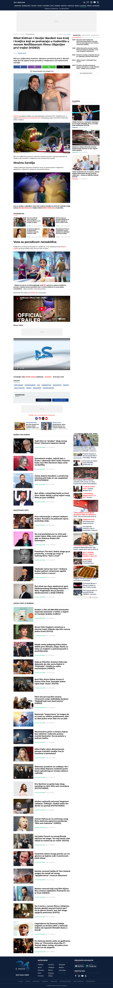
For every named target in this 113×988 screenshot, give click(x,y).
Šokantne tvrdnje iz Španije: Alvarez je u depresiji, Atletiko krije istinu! (87, 55)
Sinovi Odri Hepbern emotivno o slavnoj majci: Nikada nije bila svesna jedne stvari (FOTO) (52, 629)
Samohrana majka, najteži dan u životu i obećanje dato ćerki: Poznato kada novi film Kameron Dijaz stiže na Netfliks (52, 461)
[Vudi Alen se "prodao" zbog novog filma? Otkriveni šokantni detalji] (23, 445)
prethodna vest (31, 422)
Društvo (64, 6)
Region (61, 967)
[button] (42, 354)
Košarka (75, 127)
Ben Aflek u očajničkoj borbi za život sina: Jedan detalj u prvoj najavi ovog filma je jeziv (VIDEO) (52, 495)
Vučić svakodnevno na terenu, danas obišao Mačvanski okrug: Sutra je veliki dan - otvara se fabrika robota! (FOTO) (85, 174)
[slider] (42, 366)
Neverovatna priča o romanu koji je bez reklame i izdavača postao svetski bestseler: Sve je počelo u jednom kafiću (51, 735)
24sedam (48, 377)
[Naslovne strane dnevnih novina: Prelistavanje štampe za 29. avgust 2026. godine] (86, 137)
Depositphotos (90, 981)
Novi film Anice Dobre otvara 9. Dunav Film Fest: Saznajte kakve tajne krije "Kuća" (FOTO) (50, 681)
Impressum (36, 981)
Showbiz (46, 6)
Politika (34, 6)
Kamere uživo (26, 6)
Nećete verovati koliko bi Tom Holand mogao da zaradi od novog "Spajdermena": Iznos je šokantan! (52, 873)
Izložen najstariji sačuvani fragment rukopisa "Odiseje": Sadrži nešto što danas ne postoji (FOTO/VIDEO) (52, 803)
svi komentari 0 (43, 400)
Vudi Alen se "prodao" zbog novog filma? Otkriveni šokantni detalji (51, 442)
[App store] (79, 966)
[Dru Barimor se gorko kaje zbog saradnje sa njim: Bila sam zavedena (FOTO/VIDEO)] (23, 788)
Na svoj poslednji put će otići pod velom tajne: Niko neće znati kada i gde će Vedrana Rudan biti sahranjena (51, 537)
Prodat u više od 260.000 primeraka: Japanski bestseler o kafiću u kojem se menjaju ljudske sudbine (52, 612)
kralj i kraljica (19, 388)
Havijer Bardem (35, 118)
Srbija (89, 6)
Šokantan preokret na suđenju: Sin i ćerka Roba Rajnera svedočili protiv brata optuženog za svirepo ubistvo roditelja (51, 770)
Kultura (83, 6)
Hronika (57, 6)
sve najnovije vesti (86, 73)
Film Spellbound (48, 388)
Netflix (28, 388)
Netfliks (16, 116)
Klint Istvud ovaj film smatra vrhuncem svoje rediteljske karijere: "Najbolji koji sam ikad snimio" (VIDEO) (52, 700)
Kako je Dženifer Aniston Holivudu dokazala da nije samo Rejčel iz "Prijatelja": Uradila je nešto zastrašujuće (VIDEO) (51, 665)
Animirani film (46, 385)
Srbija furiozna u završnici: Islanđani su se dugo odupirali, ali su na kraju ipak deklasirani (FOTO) (85, 123)
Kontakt (27, 981)
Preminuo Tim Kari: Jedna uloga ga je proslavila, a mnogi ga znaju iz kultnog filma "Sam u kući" (52, 554)
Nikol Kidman (23, 118)
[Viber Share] (34, 66)
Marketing (45, 981)
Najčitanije (86, 35)
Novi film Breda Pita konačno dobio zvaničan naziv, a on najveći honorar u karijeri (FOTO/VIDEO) (33, 426)
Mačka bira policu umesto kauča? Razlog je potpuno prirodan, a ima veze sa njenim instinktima (87, 49)
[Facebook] (88, 2)
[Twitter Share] (63, 66)
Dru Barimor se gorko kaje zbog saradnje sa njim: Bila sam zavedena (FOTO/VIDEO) (52, 786)
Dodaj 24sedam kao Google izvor (43, 71)
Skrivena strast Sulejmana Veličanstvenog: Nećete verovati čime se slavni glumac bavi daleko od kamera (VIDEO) (87, 42)
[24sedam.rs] (19, 2)
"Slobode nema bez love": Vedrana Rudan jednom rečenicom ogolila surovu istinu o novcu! (51, 571)
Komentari (95, 35)
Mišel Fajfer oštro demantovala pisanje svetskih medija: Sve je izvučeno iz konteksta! (49, 751)
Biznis (77, 6)
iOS (27, 377)
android (33, 377)
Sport (39, 6)
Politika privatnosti (65, 981)
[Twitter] (98, 2)
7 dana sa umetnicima (51, 8)
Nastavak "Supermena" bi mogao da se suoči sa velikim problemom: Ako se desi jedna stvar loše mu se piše (52, 716)
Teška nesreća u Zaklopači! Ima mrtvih (86, 61)
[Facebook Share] (20, 66)
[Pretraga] (84, 2)
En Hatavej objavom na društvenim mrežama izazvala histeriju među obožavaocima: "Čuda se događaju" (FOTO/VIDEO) (34, 231)
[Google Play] (91, 966)
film (44, 285)
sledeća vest (56, 422)
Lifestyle (71, 6)
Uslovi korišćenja (78, 981)
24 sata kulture (64, 8)
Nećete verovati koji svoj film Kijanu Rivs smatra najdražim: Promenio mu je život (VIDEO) (52, 891)
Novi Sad (62, 973)
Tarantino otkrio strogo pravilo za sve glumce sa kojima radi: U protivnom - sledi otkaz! (52, 856)
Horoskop (96, 6)
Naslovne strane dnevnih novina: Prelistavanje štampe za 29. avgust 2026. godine (84, 148)
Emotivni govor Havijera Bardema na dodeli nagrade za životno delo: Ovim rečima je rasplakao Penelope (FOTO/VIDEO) (62, 220)
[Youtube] (46, 418)
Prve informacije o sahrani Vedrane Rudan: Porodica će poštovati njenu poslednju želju (51, 519)
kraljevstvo (57, 385)
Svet (51, 6)
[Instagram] (91, 2)
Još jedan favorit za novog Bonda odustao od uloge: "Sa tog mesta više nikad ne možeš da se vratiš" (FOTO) (52, 838)
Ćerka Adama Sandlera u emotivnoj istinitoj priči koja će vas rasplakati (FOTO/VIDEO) (51, 478)
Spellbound (37, 388)
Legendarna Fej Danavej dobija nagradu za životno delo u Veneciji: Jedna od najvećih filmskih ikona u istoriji (51, 927)
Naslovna (16, 34)
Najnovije (17, 6)
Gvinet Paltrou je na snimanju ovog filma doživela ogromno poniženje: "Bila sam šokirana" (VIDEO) (51, 821)
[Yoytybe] (94, 2)
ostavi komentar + (60, 400)
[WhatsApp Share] (49, 66)
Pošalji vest (54, 981)
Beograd (62, 965)
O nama (20, 981)
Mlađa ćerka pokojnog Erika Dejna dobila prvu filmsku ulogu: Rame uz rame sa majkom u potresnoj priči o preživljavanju (51, 648)
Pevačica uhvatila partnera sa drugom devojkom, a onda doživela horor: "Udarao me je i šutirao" (87, 67)
